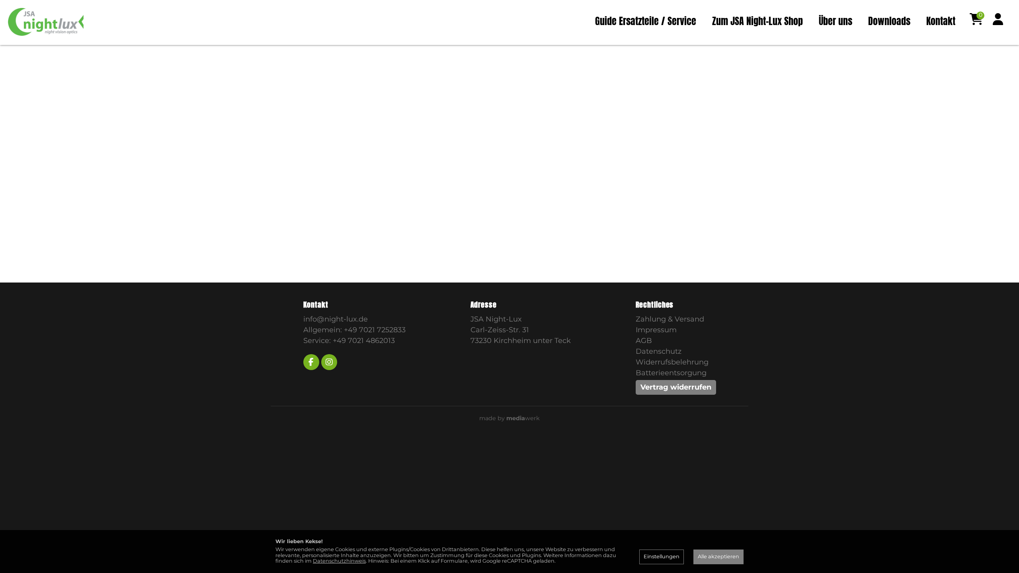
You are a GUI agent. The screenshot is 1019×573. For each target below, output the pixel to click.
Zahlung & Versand (670, 319)
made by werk (509, 418)
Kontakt (940, 21)
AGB (644, 340)
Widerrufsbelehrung (672, 362)
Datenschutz (658, 351)
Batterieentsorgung (671, 372)
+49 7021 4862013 (364, 340)
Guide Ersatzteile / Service (645, 21)
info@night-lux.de (335, 319)
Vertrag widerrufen (675, 387)
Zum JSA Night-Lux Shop (757, 21)
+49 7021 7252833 (375, 329)
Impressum (656, 329)
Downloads (889, 21)
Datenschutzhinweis (339, 561)
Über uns (835, 21)
